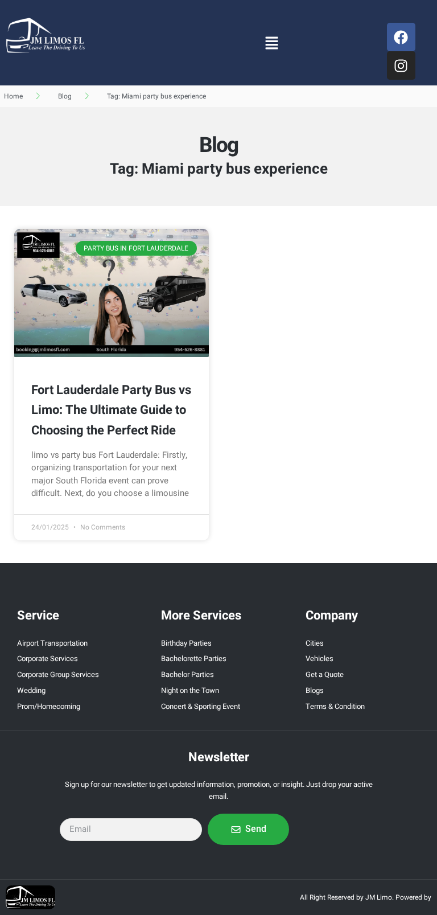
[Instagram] (401, 65)
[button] (271, 42)
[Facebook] (401, 37)
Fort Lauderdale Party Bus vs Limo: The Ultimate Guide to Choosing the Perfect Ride (111, 410)
